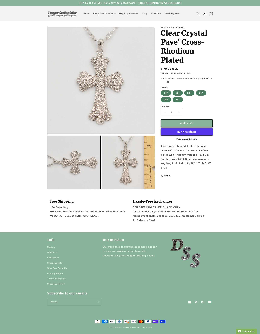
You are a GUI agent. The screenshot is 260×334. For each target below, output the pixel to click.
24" (201, 93)
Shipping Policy (56, 284)
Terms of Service (56, 278)
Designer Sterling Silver (125, 327)
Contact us (53, 257)
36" (178, 99)
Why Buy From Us (57, 268)
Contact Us (248, 331)
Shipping (165, 73)
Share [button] (167, 175)
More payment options (186, 139)
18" (178, 93)
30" (166, 99)
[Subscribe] (98, 301)
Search (51, 247)
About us (52, 252)
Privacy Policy (55, 273)
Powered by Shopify (143, 327)
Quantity (165, 106)
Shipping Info (54, 263)
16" (166, 93)
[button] (104, 14)
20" (189, 93)
